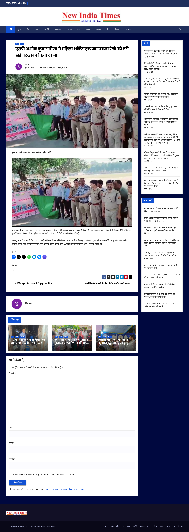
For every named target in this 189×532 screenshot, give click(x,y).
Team (128, 29)
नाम (11, 427)
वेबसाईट (12, 459)
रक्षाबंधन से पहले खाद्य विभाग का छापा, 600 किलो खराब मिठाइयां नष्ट (28, 343)
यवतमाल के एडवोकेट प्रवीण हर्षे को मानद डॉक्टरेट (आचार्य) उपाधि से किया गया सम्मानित (162, 52)
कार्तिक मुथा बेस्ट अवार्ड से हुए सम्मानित (33, 284)
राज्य (36, 29)
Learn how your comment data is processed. (65, 489)
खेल (108, 29)
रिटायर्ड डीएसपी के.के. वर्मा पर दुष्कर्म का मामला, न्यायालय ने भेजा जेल (159, 296)
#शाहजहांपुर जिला (60, 68)
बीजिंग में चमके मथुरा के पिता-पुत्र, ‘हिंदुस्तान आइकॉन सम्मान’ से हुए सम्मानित (161, 95)
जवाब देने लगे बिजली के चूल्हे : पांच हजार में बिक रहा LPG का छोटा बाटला (161, 169)
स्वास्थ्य (98, 29)
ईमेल (12, 443)
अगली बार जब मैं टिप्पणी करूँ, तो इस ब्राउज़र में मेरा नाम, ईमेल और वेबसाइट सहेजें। (43, 475)
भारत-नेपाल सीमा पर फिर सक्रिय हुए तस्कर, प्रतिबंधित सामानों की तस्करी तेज (160, 108)
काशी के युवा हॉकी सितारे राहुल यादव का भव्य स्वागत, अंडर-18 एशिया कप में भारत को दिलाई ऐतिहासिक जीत (162, 82)
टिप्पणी (12, 373)
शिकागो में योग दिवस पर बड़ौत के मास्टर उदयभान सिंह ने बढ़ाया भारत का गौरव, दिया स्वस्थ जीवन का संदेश (160, 66)
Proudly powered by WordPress (18, 526)
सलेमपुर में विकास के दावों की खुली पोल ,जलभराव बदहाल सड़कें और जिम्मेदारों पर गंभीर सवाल (160, 256)
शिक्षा (79, 29)
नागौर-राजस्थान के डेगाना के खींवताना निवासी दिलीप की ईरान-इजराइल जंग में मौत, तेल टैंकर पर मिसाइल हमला (161, 183)
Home (105, 526)
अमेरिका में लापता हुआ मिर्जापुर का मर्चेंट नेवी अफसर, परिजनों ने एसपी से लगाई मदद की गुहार (161, 122)
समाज (88, 29)
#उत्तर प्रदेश (47, 68)
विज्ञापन (117, 29)
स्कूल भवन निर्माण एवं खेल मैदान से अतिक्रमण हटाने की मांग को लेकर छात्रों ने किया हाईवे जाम (161, 243)
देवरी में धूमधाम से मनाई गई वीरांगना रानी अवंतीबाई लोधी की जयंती (159, 305)
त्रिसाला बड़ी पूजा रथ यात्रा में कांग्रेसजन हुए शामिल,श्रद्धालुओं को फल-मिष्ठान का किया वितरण (114, 343)
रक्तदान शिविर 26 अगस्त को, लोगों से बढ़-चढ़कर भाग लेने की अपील (160, 286)
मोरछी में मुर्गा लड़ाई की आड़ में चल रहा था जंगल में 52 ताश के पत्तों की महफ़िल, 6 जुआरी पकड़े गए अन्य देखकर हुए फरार (162, 155)
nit (29, 65)
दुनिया (20, 29)
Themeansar (50, 526)
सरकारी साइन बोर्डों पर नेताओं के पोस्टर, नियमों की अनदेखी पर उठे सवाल (162, 276)
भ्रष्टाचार (58, 29)
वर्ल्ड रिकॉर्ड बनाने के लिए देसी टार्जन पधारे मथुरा (107, 284)
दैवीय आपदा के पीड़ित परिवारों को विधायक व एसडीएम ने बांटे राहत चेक (72, 343)
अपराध (69, 29)
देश (28, 29)
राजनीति (46, 29)
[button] (180, 29)
